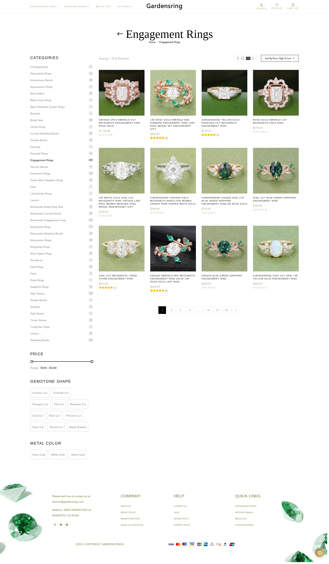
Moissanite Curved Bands (45, 213)
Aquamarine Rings (41, 86)
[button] (293, 6)
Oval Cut (37, 415)
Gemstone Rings (40, 173)
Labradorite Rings (41, 193)
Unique (34, 333)
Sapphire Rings (39, 286)
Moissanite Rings (40, 226)
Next (235, 310)
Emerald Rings (39, 153)
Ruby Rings (37, 280)
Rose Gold (38, 454)
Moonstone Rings (40, 240)
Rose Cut (38, 427)
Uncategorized (39, 66)
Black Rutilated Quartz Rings (47, 106)
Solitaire (35, 306)
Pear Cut (54, 415)
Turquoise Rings (40, 326)
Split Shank (37, 313)
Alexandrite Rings (40, 73)
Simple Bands (38, 300)
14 (208, 310)
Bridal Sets (36, 120)
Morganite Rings (40, 246)
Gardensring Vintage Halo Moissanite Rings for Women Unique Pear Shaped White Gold (173, 201)
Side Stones (37, 293)
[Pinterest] (66, 524)
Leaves (34, 200)
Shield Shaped (77, 427)
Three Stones (38, 320)
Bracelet (35, 113)
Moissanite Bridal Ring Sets (46, 206)
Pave (33, 273)
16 (226, 310)
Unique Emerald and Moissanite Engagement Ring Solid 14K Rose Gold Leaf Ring (172, 278)
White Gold (58, 454)
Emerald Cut (60, 392)
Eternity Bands (39, 166)
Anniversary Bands (41, 80)
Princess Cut (73, 415)
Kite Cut (59, 404)
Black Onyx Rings (40, 100)
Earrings (35, 146)
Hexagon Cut (40, 404)
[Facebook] (61, 524)
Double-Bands (38, 140)
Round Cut (56, 427)
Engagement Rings (41, 160)
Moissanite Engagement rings (48, 220)
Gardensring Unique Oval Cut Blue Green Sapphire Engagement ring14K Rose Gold (224, 201)
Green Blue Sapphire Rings (46, 180)
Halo (33, 186)
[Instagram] (55, 524)
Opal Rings (37, 266)
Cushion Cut (39, 392)
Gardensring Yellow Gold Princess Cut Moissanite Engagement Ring (221, 123)
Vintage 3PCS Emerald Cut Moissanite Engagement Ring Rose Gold (119, 123)
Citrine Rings (38, 126)
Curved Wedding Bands (44, 133)
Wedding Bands (39, 340)
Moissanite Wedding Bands (46, 233)
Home (152, 42)
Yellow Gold (78, 454)
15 (217, 310)
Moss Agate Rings (41, 253)
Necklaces (36, 260)
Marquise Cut (78, 404)
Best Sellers (37, 93)
